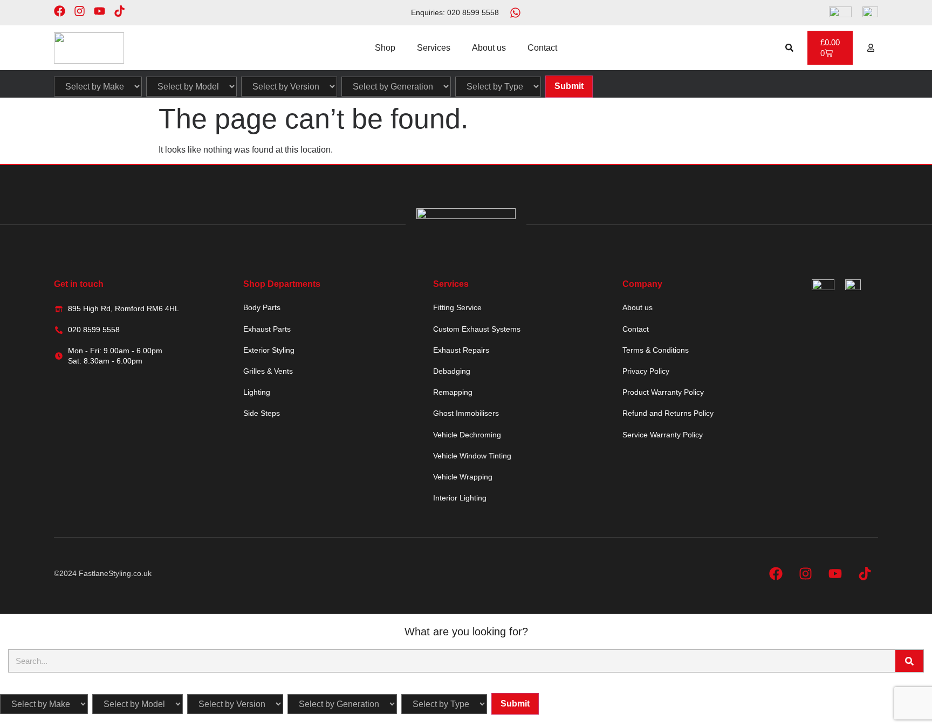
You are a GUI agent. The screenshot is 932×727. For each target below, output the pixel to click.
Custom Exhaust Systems (476, 329)
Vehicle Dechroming (467, 434)
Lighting (256, 392)
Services (433, 47)
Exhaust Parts (267, 329)
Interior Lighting (459, 497)
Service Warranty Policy (662, 434)
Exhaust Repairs (461, 350)
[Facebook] (59, 11)
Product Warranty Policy (663, 392)
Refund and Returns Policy (668, 413)
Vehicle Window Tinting (472, 455)
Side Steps (261, 413)
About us (489, 47)
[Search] (909, 661)
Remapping (452, 392)
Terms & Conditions (655, 350)
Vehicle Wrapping (462, 476)
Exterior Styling (268, 350)
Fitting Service (457, 307)
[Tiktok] (119, 11)
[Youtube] (99, 11)
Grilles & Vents (268, 371)
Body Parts (261, 307)
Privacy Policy (645, 371)
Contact (542, 47)
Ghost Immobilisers (466, 413)
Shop (385, 47)
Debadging (451, 371)
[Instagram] (79, 11)
